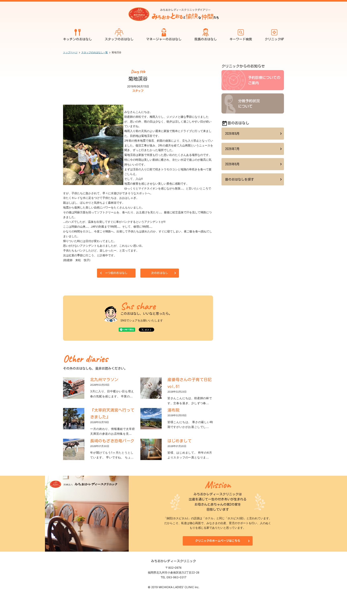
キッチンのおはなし (77, 39)
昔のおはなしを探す (239, 179)
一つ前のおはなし (116, 273)
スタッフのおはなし (119, 39)
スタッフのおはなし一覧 (94, 52)
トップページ (70, 52)
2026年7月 (232, 148)
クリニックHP (274, 39)
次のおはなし (159, 273)
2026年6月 (232, 164)
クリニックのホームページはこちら (217, 540)
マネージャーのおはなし (164, 39)
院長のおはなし (205, 39)
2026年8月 (232, 133)
